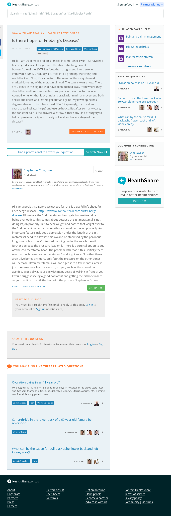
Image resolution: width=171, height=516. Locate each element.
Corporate (13, 494)
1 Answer (86, 403)
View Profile (17, 188)
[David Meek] (89, 432)
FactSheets (53, 494)
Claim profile (93, 494)
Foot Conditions (73, 48)
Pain (32, 402)
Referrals (52, 498)
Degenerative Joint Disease (50, 48)
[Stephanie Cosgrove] (28, 131)
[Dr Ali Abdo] (96, 461)
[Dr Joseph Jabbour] (96, 403)
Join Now (139, 201)
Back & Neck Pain (21, 460)
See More (42, 53)
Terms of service (135, 494)
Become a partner (97, 498)
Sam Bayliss (136, 153)
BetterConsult (55, 490)
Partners (12, 498)
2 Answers (78, 461)
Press (10, 502)
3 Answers (71, 432)
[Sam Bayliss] (123, 156)
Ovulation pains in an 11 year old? (36, 382)
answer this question (87, 131)
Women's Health (45, 402)
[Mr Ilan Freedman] (96, 432)
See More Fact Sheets (139, 66)
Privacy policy (133, 498)
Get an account (95, 490)
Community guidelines (139, 502)
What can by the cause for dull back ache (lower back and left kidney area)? (55, 450)
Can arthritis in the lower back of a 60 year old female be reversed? (52, 421)
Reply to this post (23, 286)
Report (41, 286)
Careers (12, 506)
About (11, 490)
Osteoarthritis (90, 48)
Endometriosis (19, 402)
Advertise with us (96, 502)
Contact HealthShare (138, 490)
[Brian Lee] (82, 432)
